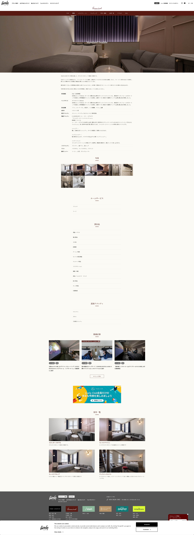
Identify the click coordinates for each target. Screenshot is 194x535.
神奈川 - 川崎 (85, 513)
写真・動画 (103, 13)
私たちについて (34, 3)
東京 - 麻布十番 (52, 513)
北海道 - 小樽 (69, 513)
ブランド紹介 (15, 3)
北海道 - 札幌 (69, 515)
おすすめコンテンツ (24, 3)
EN (192, 3)
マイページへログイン (173, 3)
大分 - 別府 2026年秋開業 (71, 519)
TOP (67, 13)
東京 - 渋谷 (118, 515)
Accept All (147, 524)
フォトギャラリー (44, 3)
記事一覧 (111, 13)
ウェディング (93, 13)
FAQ (126, 13)
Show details (57, 532)
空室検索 (157, 3)
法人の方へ (71, 496)
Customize (146, 529)
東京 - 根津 (118, 513)
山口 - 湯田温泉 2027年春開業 (55, 520)
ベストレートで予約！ (174, 516)
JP (188, 3)
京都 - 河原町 (136, 515)
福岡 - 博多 (51, 515)
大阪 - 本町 (51, 517)
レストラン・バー (82, 13)
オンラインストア (54, 3)
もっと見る (98, 376)
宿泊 (73, 13)
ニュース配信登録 (164, 3)
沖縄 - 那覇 (101, 513)
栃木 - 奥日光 (69, 517)
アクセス (119, 13)
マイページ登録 (63, 496)
